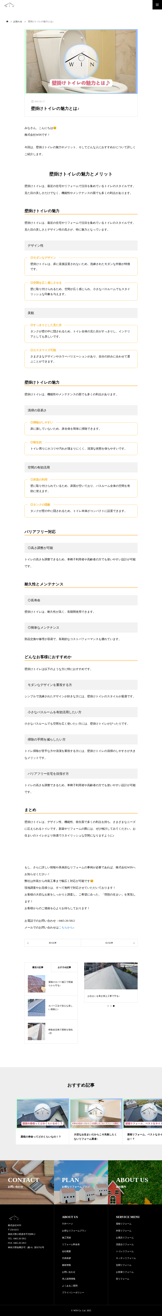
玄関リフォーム (123, 1265)
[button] (108, 1006)
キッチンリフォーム (126, 1258)
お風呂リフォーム (125, 1237)
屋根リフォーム (123, 1224)
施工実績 (66, 1237)
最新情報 (66, 1265)
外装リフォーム (123, 1231)
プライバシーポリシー (73, 1292)
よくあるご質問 (70, 1286)
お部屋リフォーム (125, 1272)
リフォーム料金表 (71, 1244)
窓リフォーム (122, 1279)
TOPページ (67, 1224)
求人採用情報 (68, 1279)
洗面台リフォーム (125, 1244)
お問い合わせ (68, 1272)
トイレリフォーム (125, 1251)
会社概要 (66, 1251)
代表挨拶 (66, 1258)
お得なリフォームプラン (74, 1231)
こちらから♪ (66, 927)
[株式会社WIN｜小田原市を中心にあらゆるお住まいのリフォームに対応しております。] (9, 4)
